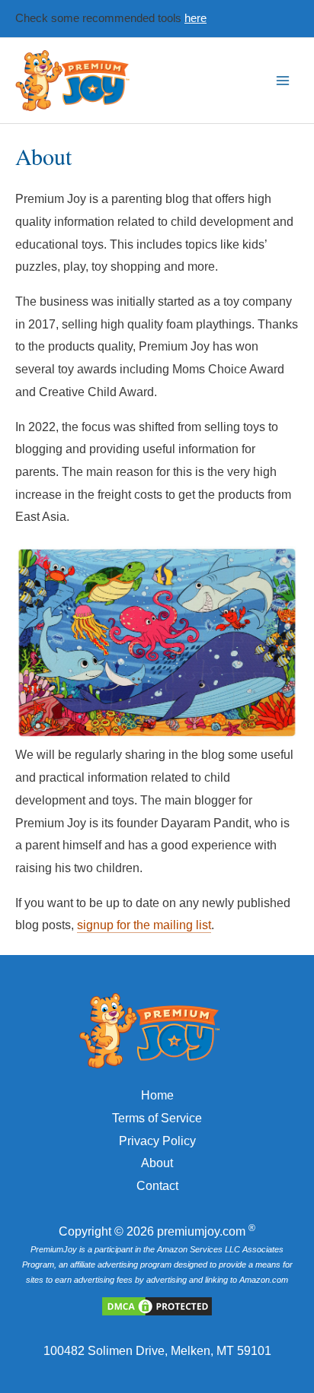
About (157, 1163)
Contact (157, 1185)
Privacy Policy (157, 1140)
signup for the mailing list (144, 925)
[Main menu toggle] (283, 81)
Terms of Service (157, 1118)
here (195, 17)
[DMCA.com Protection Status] (157, 1305)
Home (157, 1095)
